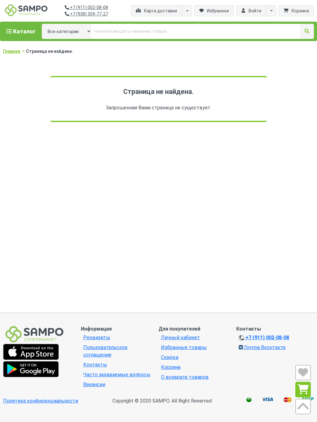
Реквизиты (96, 337)
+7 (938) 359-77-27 (88, 13)
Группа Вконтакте (264, 347)
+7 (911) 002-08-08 (88, 7)
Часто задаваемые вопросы (116, 375)
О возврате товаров (185, 377)
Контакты (95, 365)
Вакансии (94, 384)
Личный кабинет (180, 337)
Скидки (169, 357)
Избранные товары (184, 347)
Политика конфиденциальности (40, 401)
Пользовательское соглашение (105, 351)
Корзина (170, 367)
